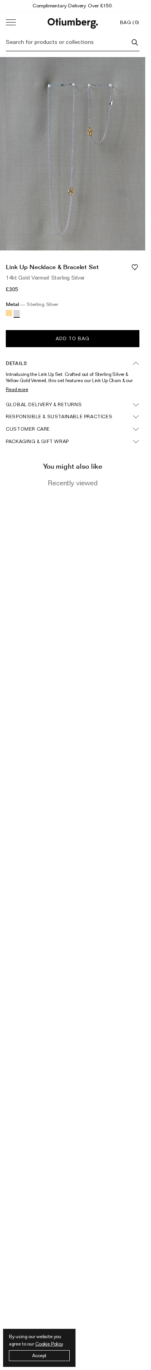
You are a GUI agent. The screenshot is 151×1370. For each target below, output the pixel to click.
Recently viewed (73, 483)
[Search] (134, 42)
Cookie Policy (49, 1344)
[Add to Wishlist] (134, 267)
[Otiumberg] (73, 22)
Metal (32, 304)
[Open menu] (11, 23)
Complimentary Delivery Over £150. (72, 5)
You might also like (72, 466)
